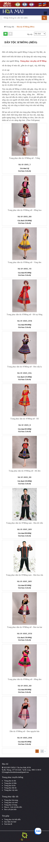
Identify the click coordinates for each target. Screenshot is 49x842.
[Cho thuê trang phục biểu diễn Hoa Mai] (12, 12)
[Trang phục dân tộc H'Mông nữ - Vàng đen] (24, 243)
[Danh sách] (5, 34)
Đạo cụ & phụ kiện (10, 809)
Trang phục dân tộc (10, 788)
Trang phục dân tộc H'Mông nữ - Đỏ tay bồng (24, 314)
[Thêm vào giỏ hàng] (19, 133)
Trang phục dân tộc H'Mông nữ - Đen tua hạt (24, 627)
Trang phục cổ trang (10, 805)
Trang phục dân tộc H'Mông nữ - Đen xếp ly (24, 367)
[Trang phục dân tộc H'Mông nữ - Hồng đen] (24, 660)
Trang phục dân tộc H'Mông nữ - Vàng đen (24, 262)
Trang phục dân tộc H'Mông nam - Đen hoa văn (24, 575)
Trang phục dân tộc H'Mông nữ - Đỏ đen (24, 471)
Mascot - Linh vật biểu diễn (13, 807)
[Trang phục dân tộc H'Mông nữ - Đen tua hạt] (24, 608)
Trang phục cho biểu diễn (12, 819)
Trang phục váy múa (10, 790)
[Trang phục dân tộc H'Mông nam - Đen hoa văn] (24, 556)
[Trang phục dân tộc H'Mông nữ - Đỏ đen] (24, 452)
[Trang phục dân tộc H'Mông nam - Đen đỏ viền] (24, 504)
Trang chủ (10, 27)
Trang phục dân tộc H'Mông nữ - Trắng (24, 158)
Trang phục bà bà (9, 785)
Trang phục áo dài (10, 781)
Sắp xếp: (30, 34)
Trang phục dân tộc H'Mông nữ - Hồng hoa (24, 210)
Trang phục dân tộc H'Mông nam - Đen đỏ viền (24, 523)
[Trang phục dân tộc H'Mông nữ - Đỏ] (24, 400)
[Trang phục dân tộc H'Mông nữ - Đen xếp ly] (24, 348)
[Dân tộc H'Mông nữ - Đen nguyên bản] (24, 712)
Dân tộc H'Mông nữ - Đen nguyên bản (24, 731)
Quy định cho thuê (10, 822)
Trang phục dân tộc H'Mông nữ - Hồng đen (24, 679)
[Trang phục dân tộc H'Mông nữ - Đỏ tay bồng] (24, 296)
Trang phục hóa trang (11, 800)
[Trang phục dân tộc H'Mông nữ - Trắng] (24, 139)
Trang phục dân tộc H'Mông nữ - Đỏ (24, 419)
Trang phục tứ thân (10, 783)
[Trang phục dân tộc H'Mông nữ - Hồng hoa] (24, 191)
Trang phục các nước (11, 802)
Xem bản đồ (8, 824)
